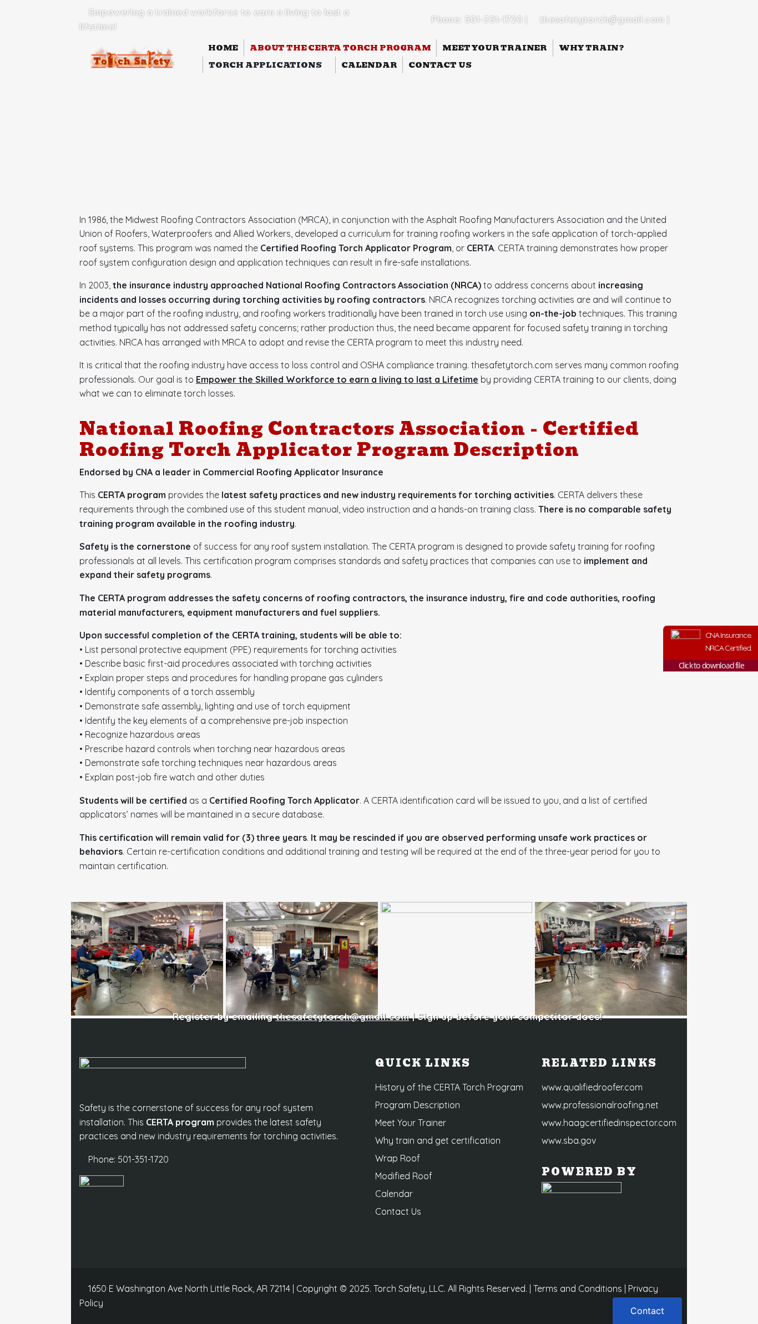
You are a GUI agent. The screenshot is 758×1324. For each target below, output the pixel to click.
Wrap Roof (397, 1158)
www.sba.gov (569, 1140)
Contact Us (439, 65)
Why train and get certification (438, 1140)
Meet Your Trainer (494, 48)
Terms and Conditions (577, 1288)
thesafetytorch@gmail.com (602, 19)
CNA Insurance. (728, 641)
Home (223, 48)
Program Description (417, 1104)
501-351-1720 (493, 19)
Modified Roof (403, 1175)
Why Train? (592, 48)
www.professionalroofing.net (600, 1104)
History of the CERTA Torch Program (449, 1087)
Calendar (369, 65)
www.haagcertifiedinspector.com (609, 1122)
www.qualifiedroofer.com (592, 1087)
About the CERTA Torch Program (340, 48)
